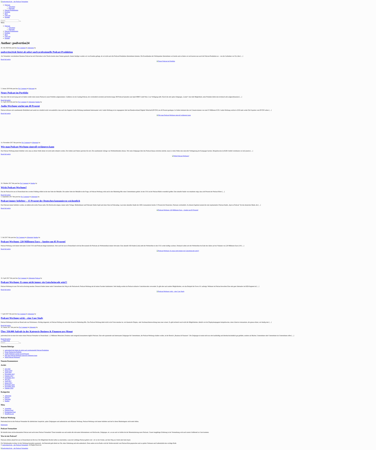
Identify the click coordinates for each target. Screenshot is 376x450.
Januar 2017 (8, 383)
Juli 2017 (7, 379)
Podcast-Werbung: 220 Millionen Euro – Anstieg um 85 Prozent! (33, 241)
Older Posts (5, 340)
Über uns (7, 15)
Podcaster (12, 8)
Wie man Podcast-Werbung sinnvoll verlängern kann (27, 146)
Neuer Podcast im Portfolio (14, 92)
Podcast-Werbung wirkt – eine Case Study (22, 318)
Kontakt (7, 17)
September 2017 (10, 378)
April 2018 (8, 372)
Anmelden (8, 408)
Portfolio (7, 12)
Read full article (6, 59)
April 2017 (8, 381)
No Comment (21, 48)
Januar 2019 (8, 370)
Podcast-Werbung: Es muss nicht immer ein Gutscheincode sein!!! (34, 282)
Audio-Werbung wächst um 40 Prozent (20, 106)
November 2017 (10, 374)
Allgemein (30, 48)
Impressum (4, 425)
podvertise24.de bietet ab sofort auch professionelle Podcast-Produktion (37, 52)
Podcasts (7, 5)
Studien (37, 102)
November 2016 (10, 386)
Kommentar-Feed (10, 412)
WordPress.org (9, 414)
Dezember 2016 (10, 385)
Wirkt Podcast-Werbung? (14, 187)
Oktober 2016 (9, 388)
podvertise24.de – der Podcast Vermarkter (15, 445)
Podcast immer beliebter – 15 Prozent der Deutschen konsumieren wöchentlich (40, 201)
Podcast (37, 278)
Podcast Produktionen (11, 10)
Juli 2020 (7, 369)
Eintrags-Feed (9, 410)
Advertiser (12, 7)
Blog (6, 14)
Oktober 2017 (9, 376)
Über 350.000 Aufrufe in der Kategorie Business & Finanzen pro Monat (37, 331)
